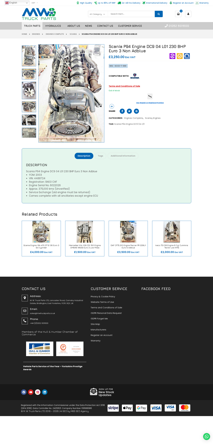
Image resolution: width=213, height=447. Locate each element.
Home (24, 34)
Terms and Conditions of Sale (124, 86)
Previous (30, 137)
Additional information (123, 155)
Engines (36, 34)
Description (84, 155)
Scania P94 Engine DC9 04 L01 (129, 124)
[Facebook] (24, 392)
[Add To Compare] (111, 106)
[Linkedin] (44, 392)
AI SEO (63, 411)
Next (30, 45)
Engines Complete (54, 34)
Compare (33, 250)
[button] (206, 436)
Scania (73, 34)
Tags (100, 155)
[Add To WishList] (42, 250)
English (13, 2)
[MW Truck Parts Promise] (150, 96)
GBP (33, 2)
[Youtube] (30, 392)
